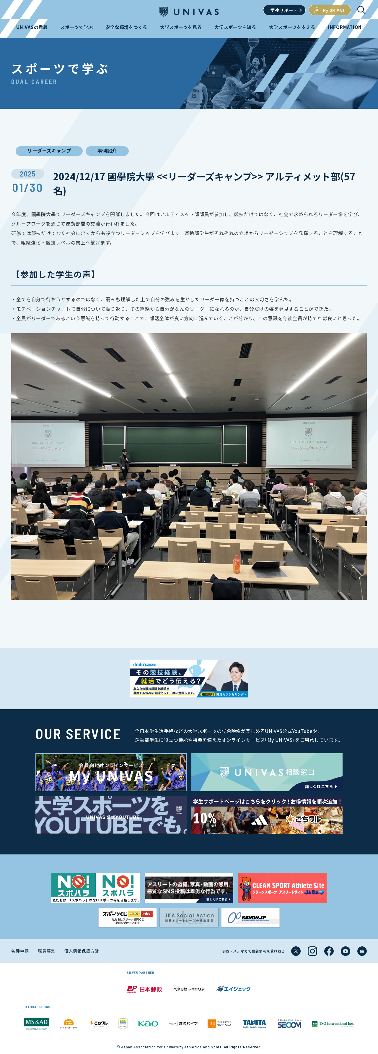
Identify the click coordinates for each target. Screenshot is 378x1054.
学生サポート (284, 10)
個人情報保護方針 (81, 951)
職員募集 (46, 951)
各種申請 (20, 951)
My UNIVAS (334, 10)
